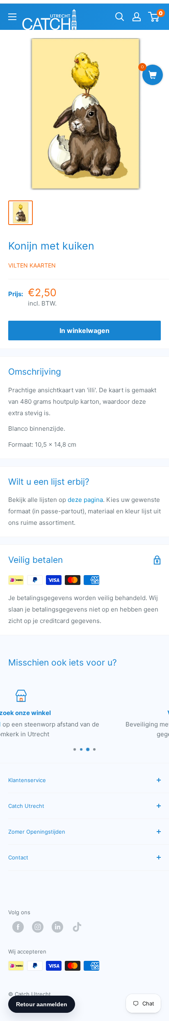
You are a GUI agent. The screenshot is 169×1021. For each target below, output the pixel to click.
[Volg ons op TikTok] (79, 927)
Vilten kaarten (32, 265)
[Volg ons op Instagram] (40, 927)
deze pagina (85, 500)
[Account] (136, 16)
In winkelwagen (84, 330)
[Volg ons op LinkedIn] (59, 927)
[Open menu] (12, 16)
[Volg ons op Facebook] (20, 927)
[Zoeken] (119, 16)
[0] (154, 17)
